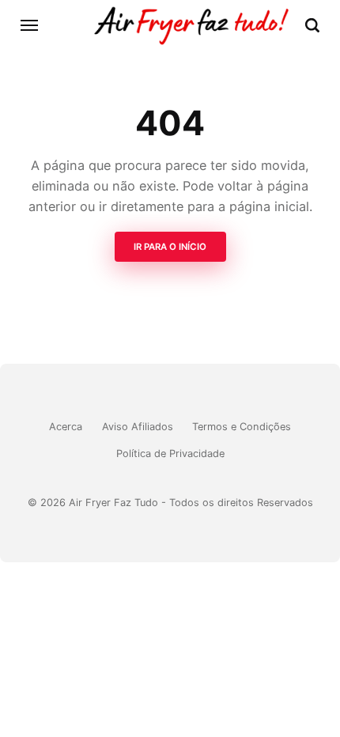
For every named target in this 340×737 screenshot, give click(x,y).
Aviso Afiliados (137, 427)
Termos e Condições (241, 427)
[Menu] (30, 25)
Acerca (65, 427)
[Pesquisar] (312, 25)
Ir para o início (170, 246)
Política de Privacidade (170, 453)
